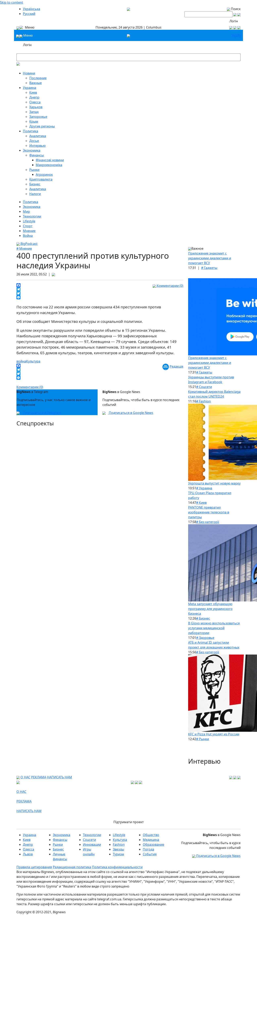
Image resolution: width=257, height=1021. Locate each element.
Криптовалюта (40, 179)
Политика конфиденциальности (117, 867)
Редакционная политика (72, 867)
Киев (33, 92)
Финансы (36, 155)
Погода (148, 849)
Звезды (118, 849)
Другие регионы (42, 126)
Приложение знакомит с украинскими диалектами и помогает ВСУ (209, 258)
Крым (33, 121)
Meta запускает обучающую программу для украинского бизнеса (210, 609)
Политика (30, 131)
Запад (34, 112)
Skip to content (11, 2)
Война (28, 235)
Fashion (119, 844)
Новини (29, 73)
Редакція (176, 366)
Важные (35, 83)
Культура (33, 361)
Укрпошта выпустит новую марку (214, 483)
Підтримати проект (128, 822)
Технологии (32, 216)
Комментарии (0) (169, 285)
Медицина (151, 839)
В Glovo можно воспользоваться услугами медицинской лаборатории (214, 628)
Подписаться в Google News (130, 412)
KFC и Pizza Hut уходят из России (213, 734)
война (21, 361)
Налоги (35, 194)
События (150, 854)
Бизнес (34, 184)
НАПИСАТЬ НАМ (59, 777)
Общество (151, 835)
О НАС (25, 777)
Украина (29, 87)
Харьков (35, 107)
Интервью (37, 145)
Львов (28, 854)
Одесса (35, 102)
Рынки (34, 169)
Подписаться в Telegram (41, 412)
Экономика (31, 150)
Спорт (28, 226)
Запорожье (38, 116)
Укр (234, 35)
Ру (239, 35)
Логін (233, 21)
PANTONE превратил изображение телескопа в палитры (208, 512)
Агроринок (44, 174)
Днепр (34, 97)
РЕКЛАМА (38, 777)
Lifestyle (29, 221)
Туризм (118, 854)
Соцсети (89, 839)
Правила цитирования (34, 867)
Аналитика (37, 136)
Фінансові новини (50, 160)
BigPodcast (29, 243)
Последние (38, 78)
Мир (26, 211)
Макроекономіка (49, 165)
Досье (34, 141)
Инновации (92, 844)
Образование (153, 844)
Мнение (29, 231)
